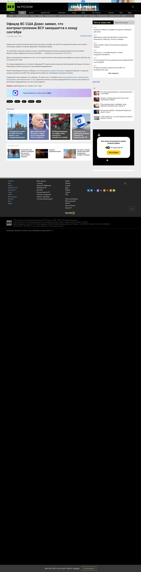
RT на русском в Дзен (128, 1)
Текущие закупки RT (43, 192)
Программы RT (41, 188)
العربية (18, 1)
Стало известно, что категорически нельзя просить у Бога (116, 117)
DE (12, 1)
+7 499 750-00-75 (85, 224)
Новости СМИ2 (96, 81)
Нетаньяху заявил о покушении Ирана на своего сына (115, 111)
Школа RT (68, 208)
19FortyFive (67, 53)
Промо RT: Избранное (44, 185)
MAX (49, 93)
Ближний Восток (51, 16)
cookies (76, 568)
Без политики (96, 12)
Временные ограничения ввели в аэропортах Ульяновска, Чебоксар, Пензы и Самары (110, 38)
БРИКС (11, 16)
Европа (33, 16)
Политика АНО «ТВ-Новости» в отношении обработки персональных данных (38, 226)
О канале (40, 183)
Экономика (61, 12)
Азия (85, 16)
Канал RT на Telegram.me (112, 1)
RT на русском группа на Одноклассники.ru (125, 1)
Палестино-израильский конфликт (70, 16)
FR (15, 1)
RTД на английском (71, 199)
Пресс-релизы (41, 181)
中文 (29, 1)
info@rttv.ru (106, 224)
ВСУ (24, 101)
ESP (23, 1)
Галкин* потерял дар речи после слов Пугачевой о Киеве (114, 98)
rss (130, 1)
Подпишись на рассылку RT (133, 1)
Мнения (111, 12)
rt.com (26, 222)
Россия (31, 12)
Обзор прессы (102, 16)
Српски (67, 192)
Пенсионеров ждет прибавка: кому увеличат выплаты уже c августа (113, 105)
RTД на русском (70, 201)
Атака (17, 101)
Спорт (74, 12)
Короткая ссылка (86, 36)
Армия (10, 101)
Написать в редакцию (44, 194)
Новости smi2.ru (10, 109)
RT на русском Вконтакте (115, 1)
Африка (40, 16)
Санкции (92, 16)
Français (67, 185)
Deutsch (67, 183)
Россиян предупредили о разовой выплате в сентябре (116, 92)
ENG (8, 1)
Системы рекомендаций (45, 199)
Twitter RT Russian (118, 1)
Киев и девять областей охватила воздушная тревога (110, 46)
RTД (83, 1)
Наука (83, 12)
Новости (12, 12)
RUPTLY (67, 203)
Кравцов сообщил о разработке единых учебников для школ (112, 30)
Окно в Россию (70, 205)
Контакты (40, 190)
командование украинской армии (52, 70)
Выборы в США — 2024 (117, 16)
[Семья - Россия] (83, 7)
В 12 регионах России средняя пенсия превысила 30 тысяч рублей (113, 61)
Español (67, 189)
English (67, 180)
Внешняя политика (22, 16)
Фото (121, 12)
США (38, 101)
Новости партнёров (43, 197)
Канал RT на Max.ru (120, 1)
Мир (22, 12)
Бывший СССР (45, 12)
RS (25, 1)
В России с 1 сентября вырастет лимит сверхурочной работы (108, 53)
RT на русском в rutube (123, 1)
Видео (130, 12)
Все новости (113, 73)
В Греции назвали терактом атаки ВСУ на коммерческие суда (109, 68)
